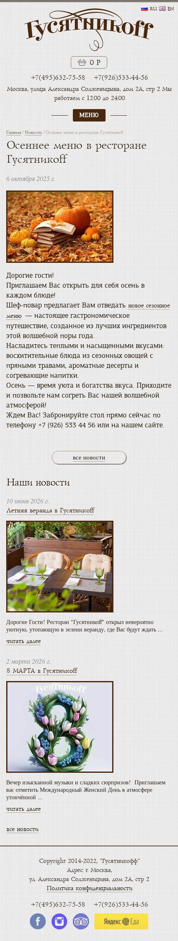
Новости (33, 132)
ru (153, 9)
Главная (13, 132)
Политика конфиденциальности (89, 888)
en (170, 9)
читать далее (23, 641)
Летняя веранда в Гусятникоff (50, 511)
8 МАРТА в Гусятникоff (41, 671)
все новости (89, 457)
